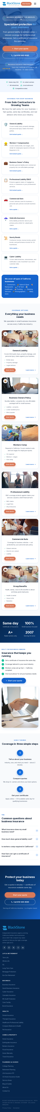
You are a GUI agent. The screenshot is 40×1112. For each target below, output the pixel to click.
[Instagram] (9, 947)
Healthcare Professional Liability (12, 1022)
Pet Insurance (6, 1029)
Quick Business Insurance (10, 988)
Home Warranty (7, 1053)
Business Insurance (8, 984)
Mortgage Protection (9, 972)
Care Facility (6, 1002)
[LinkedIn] (23, 947)
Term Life (5, 957)
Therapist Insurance (8, 1019)
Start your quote (21, 49)
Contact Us (6, 1091)
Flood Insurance (7, 1049)
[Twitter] (13, 947)
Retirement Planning (8, 1069)
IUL (3, 964)
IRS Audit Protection (8, 999)
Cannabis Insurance (8, 995)
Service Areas (7, 1080)
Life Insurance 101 (8, 1073)
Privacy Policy (6, 1108)
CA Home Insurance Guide (11, 1077)
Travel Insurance (7, 1057)
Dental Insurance (8, 1015)
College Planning (7, 1066)
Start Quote (26, 4)
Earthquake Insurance (9, 1042)
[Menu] (35, 3)
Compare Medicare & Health (11, 1026)
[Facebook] (4, 947)
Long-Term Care (7, 968)
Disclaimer (16, 1108)
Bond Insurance (7, 1006)
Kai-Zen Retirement (8, 975)
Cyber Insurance (7, 992)
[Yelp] (18, 947)
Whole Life (5, 961)
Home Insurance (7, 1039)
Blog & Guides (7, 1084)
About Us (5, 1087)
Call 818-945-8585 (21, 55)
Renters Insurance (8, 1046)
